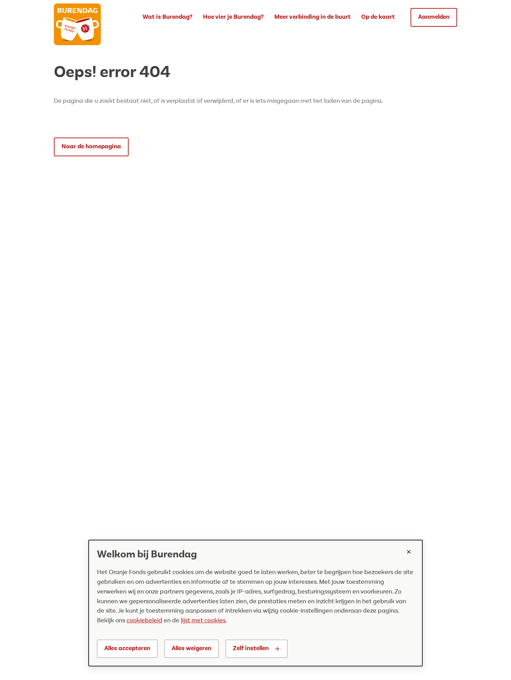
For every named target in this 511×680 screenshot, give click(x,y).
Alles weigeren (191, 648)
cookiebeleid (144, 620)
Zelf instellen (251, 648)
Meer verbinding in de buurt (312, 17)
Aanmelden (433, 17)
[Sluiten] (409, 551)
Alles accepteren (127, 648)
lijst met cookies (203, 620)
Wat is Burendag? (168, 17)
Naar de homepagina (91, 146)
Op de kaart (378, 17)
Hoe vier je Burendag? (233, 17)
